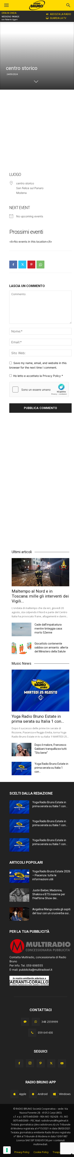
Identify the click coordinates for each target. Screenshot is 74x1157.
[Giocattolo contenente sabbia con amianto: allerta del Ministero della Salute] (21, 648)
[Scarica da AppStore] (14, 1094)
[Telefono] (32, 1033)
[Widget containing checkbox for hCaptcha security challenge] (39, 389)
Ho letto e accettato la (38, 375)
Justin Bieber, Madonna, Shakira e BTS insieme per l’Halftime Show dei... (48, 894)
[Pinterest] (31, 264)
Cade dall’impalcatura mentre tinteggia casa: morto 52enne (49, 628)
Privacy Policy (52, 375)
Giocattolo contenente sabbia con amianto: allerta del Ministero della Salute (51, 647)
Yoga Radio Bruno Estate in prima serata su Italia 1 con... (38, 719)
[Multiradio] (40, 953)
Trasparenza (60, 1152)
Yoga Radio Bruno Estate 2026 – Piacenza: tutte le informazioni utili (51, 875)
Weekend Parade (10, 16)
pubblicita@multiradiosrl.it (35, 969)
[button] (68, 5)
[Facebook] (13, 264)
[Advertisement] (37, 131)
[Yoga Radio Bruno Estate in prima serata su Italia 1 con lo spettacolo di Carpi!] (40, 690)
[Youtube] (62, 1063)
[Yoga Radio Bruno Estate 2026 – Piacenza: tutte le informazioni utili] (19, 876)
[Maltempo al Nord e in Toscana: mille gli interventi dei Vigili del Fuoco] (40, 572)
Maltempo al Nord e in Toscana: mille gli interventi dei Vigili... (40, 596)
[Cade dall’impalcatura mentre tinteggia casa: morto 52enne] (21, 629)
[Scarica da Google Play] (33, 1094)
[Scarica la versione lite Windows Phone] (54, 1094)
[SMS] (25, 1022)
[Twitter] (22, 264)
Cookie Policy (41, 1152)
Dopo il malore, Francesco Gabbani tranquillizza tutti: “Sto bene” (51, 748)
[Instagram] (30, 1063)
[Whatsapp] (36, 1022)
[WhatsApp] (40, 264)
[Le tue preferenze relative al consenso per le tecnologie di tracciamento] (7, 1150)
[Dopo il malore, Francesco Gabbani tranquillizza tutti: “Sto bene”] (21, 749)
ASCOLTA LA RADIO (60, 14)
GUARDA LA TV (58, 18)
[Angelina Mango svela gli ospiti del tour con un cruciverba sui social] (19, 914)
